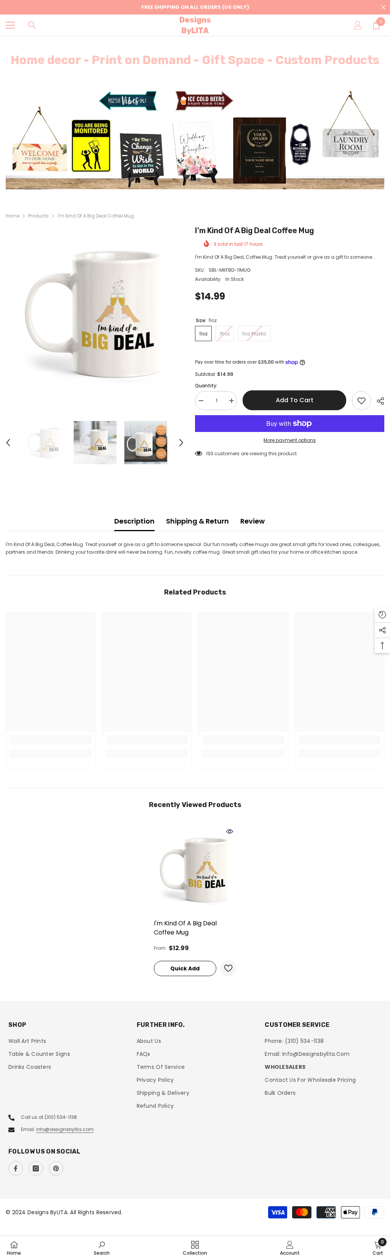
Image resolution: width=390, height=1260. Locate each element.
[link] (51, 739)
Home (12, 216)
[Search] (32, 25)
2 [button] (199, 180)
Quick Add (185, 968)
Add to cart (294, 400)
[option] (195, 139)
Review (252, 521)
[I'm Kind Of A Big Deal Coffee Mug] (195, 870)
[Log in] (358, 25)
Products (38, 216)
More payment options (290, 440)
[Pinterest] (56, 1168)
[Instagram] (36, 1168)
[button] (8, 442)
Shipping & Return (197, 521)
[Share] (377, 401)
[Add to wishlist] (361, 400)
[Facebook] (15, 1168)
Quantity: (206, 385)
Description (134, 521)
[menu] (10, 25)
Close (383, 7)
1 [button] (191, 180)
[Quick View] (230, 831)
